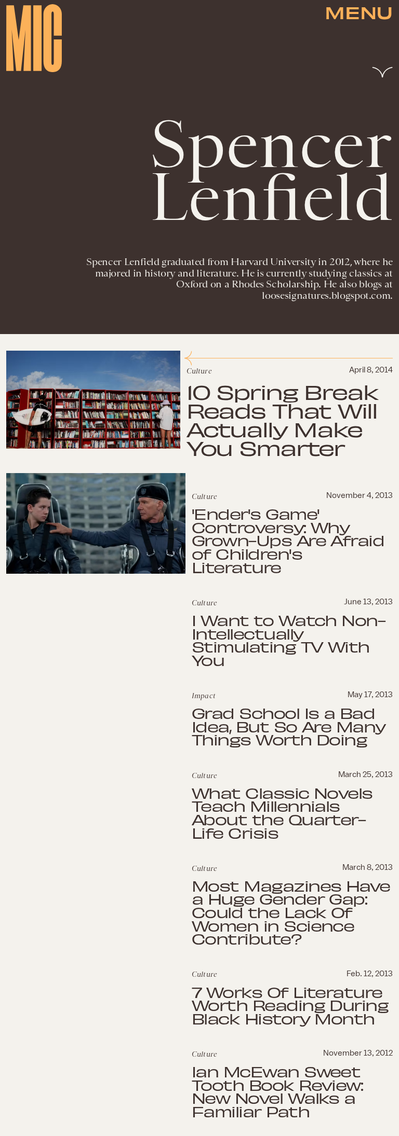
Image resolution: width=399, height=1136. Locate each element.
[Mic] (34, 38)
